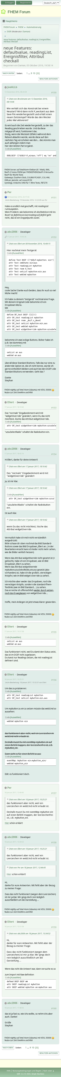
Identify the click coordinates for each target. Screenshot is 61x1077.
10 (34, 73)
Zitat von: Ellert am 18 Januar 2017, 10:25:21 (28, 799)
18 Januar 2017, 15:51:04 (14, 926)
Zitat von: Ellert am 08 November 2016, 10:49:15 (29, 243)
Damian (26, 31)
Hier (7, 823)
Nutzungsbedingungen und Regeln (27, 1070)
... (29, 73)
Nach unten (8, 73)
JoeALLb (12, 87)
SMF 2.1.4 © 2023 (23, 1074)
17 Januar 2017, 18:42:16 (14, 453)
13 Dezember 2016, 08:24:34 (16, 92)
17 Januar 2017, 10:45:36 (16, 236)
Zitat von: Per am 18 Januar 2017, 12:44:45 (27, 867)
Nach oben (8, 1047)
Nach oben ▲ (48, 1070)
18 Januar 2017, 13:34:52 (14, 842)
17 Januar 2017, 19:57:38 (14, 631)
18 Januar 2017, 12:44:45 (14, 792)
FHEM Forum (19, 12)
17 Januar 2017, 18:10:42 (14, 407)
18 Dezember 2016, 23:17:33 (18, 197)
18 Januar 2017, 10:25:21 (14, 679)
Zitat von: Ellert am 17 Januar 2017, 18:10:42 (28, 466)
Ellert (10, 402)
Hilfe (8, 1070)
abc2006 (12, 231)
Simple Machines (37, 1074)
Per (9, 192)
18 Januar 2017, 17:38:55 (14, 1008)
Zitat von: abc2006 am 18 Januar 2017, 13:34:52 (29, 933)
